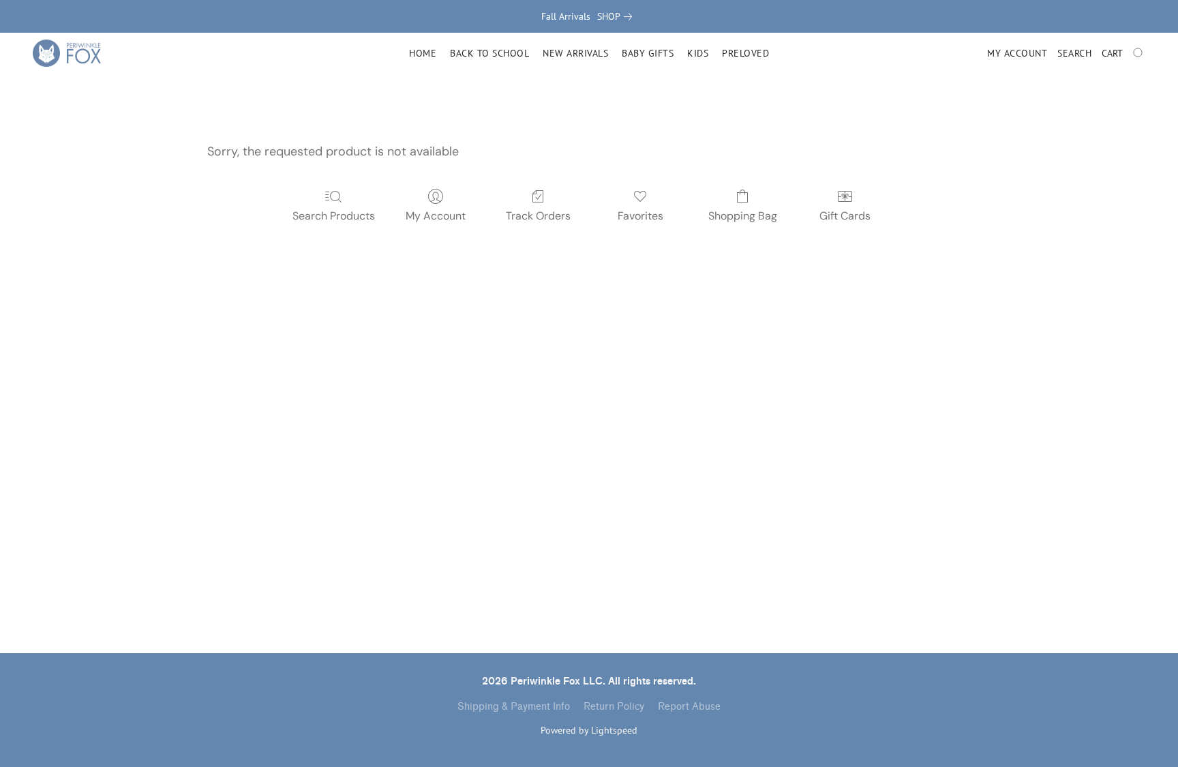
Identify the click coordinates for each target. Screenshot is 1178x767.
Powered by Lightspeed (589, 730)
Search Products (333, 216)
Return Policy (614, 706)
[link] (617, 16)
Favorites (640, 216)
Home (422, 53)
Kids (697, 53)
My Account (436, 216)
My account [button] (1017, 53)
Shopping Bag (742, 216)
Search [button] (1074, 53)
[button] (67, 53)
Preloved (745, 53)
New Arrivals (575, 53)
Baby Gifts (648, 53)
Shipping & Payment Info (513, 706)
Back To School (489, 53)
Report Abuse (689, 706)
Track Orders (538, 216)
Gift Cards (845, 216)
